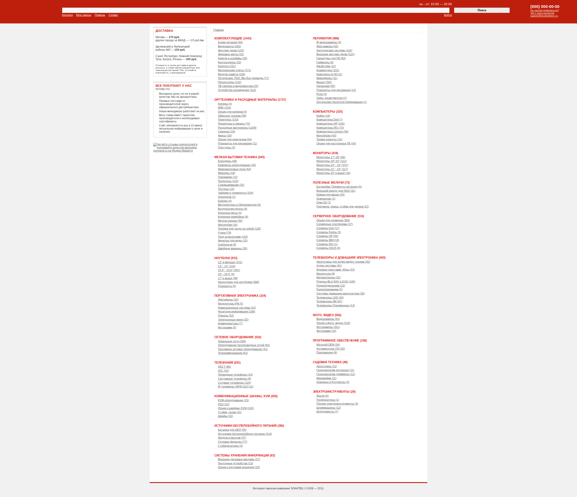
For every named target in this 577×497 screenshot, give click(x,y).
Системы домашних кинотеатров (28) (340, 293)
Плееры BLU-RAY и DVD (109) (335, 281)
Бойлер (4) (225, 201)
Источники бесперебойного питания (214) (245, 433)
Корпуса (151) (227, 66)
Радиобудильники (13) (330, 285)
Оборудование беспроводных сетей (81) (244, 345)
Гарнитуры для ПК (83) (331, 58)
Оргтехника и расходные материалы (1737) (250, 99)
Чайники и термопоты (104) (235, 192)
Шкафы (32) (225, 416)
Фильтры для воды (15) (232, 240)
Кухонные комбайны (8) (233, 216)
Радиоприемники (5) (329, 289)
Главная (218, 30)
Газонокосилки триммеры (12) (335, 374)
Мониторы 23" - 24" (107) (332, 165)
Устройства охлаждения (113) (237, 90)
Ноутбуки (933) (225, 258)
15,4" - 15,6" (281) (229, 270)
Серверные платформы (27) (334, 224)
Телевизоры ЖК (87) (329, 301)
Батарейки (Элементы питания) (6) (339, 186)
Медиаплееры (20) (328, 277)
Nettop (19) (323, 115)
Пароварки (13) (228, 177)
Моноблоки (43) (326, 135)
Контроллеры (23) (229, 62)
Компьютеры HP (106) (330, 123)
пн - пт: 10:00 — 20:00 (435, 4)
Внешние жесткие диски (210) (335, 54)
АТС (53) (223, 370)
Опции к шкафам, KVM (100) (236, 408)
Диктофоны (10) (228, 299)
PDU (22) (223, 404)
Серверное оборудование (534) (338, 216)
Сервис (113, 15)
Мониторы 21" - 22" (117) (332, 169)
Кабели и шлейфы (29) (232, 58)
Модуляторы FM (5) (230, 303)
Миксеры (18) (226, 173)
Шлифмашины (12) (328, 407)
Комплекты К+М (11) (329, 74)
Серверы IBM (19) (327, 240)
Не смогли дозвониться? (544, 10)
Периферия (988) (326, 38)
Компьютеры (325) (328, 111)
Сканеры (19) (226, 131)
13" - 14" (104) (227, 266)
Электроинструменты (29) (334, 391)
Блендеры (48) (227, 161)
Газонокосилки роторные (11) (335, 370)
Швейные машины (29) (232, 248)
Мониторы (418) (325, 153)
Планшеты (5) (227, 286)
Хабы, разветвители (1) (331, 98)
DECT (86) (224, 366)
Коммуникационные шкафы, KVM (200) (245, 396)
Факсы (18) (225, 135)
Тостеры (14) (226, 189)
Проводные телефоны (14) (235, 374)
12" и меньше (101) (230, 262)
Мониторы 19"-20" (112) (331, 161)
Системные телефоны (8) (234, 378)
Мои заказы (83, 15)
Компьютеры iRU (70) (330, 127)
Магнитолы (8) (325, 273)
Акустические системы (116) (334, 50)
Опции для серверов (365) (333, 220)
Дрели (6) (322, 395)
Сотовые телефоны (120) (234, 382)
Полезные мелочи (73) (331, 182)
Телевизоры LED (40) (330, 297)
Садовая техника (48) (330, 362)
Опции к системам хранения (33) (239, 467)
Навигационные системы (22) (237, 307)
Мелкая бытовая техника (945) (239, 157)
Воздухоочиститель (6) (232, 208)
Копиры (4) (225, 103)
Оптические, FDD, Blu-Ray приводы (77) (243, 78)
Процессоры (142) (229, 82)
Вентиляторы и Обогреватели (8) (239, 204)
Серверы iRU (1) (327, 244)
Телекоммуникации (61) (233, 353)
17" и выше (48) (228, 278)
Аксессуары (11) (326, 366)
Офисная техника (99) (232, 115)
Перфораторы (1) (327, 399)
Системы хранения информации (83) (244, 455)
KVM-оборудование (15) (233, 400)
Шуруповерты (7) (327, 411)
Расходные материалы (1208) (237, 127)
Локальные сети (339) (232, 341)
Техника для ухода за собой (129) (239, 228)
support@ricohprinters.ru (544, 15)
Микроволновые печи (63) (234, 169)
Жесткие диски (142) (231, 50)
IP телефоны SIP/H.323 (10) (235, 386)
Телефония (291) (227, 362)
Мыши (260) (324, 82)
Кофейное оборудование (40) (237, 165)
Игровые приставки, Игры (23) (335, 269)
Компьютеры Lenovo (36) (332, 131)
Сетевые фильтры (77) (232, 441)
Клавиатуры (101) (327, 70)
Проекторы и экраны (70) (234, 123)
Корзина (67, 15)
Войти (448, 15)
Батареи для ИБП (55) (232, 429)
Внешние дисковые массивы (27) (239, 459)
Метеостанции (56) (230, 220)
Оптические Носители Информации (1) (341, 102)
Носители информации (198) (236, 311)
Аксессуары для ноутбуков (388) (238, 282)
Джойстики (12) (326, 66)
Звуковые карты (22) (231, 54)
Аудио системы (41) (329, 265)
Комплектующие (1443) (232, 38)
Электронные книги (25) (233, 319)
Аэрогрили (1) (227, 196)
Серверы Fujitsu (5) (328, 232)
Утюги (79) (224, 232)
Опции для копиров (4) (232, 111)
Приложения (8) (326, 352)
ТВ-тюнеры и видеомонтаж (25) (238, 86)
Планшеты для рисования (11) (237, 143)
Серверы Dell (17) (327, 228)
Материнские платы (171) (234, 70)
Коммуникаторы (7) (230, 323)
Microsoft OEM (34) (328, 344)
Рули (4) (321, 94)
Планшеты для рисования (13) (336, 90)
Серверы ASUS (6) (328, 248)
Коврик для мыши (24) (330, 194)
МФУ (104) (224, 107)
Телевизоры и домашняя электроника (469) (349, 257)
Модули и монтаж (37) (232, 437)
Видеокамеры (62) (328, 319)
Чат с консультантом (542, 13)
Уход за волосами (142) (233, 236)
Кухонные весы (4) (230, 212)
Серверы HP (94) (327, 236)
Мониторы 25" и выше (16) (333, 173)
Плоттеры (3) (226, 147)
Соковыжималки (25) (231, 185)
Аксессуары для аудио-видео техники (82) (343, 261)
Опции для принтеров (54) (235, 139)
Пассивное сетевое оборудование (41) (243, 349)
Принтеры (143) (228, 119)
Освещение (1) (325, 198)
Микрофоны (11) (326, 78)
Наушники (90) (325, 86)
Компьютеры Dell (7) (329, 119)
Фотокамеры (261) (328, 327)
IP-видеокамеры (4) (328, 42)
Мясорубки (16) (228, 224)
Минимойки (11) (326, 378)
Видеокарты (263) (229, 46)
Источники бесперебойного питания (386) (249, 425)
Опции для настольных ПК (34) (336, 143)
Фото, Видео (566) (327, 315)
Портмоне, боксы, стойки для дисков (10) (342, 206)
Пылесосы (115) (228, 181)
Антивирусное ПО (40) (330, 348)
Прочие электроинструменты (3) (337, 403)
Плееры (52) (226, 315)
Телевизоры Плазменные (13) (335, 305)
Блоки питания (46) (230, 42)
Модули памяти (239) (231, 74)
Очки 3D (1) (323, 202)
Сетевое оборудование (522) (237, 337)
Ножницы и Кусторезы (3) (332, 382)
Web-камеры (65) (327, 46)
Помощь (100, 15)
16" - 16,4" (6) (226, 274)
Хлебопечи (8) (227, 244)
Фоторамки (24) (326, 331)
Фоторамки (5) (227, 327)
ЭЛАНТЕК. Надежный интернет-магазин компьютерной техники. (31, 12)
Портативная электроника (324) (240, 295)
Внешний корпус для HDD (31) (335, 190)
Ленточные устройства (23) (235, 463)
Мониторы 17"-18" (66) (330, 157)
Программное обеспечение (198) (340, 340)
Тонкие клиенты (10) (329, 139)
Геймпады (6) (325, 62)
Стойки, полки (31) (230, 412)
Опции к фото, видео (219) (333, 323)
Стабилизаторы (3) (230, 445)
